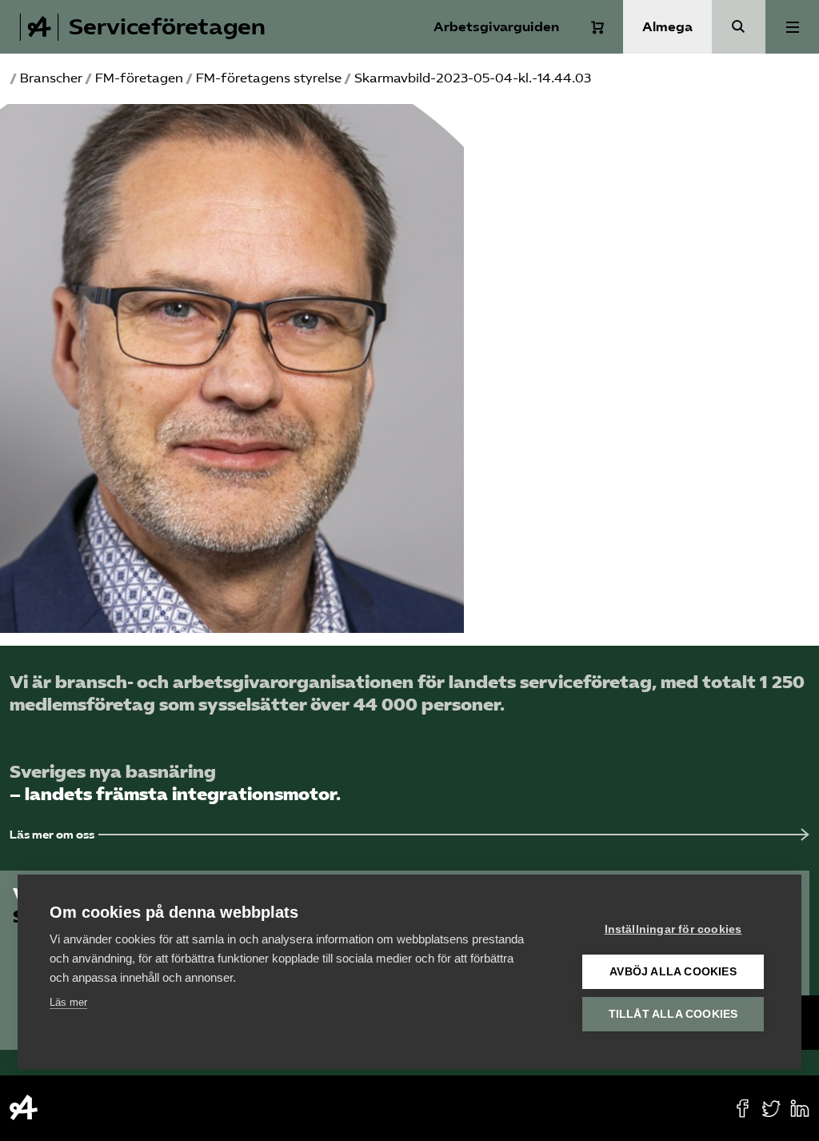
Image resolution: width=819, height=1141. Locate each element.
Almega (667, 26)
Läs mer (68, 1002)
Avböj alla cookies (673, 972)
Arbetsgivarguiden (496, 26)
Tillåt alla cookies (673, 1014)
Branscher (51, 78)
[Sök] (738, 27)
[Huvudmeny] (792, 27)
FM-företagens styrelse (269, 78)
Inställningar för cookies (673, 929)
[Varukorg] (597, 27)
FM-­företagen (139, 78)
